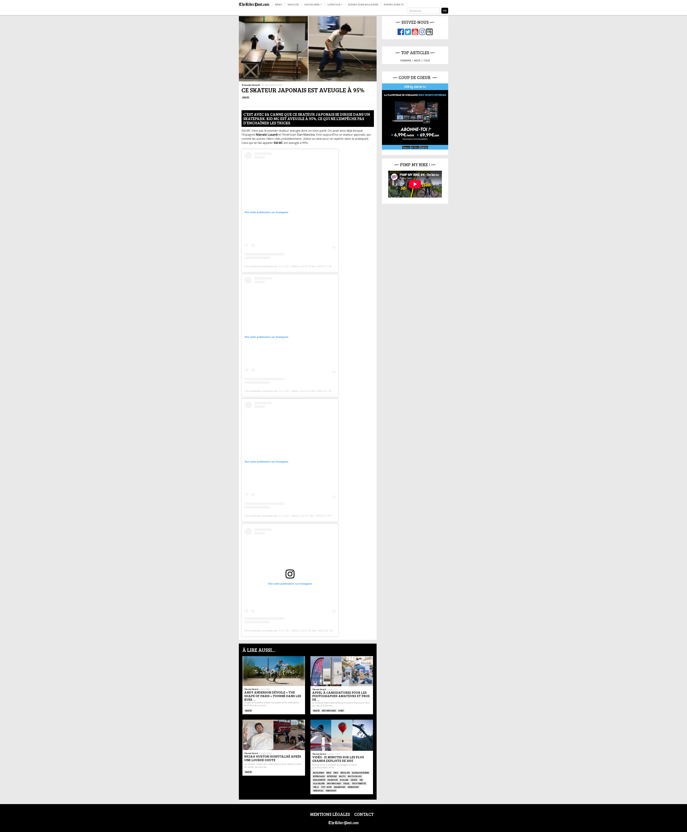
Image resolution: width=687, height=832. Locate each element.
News (278, 4)
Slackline (319, 783)
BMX (329, 772)
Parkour (333, 779)
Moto (342, 776)
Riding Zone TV (394, 4)
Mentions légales (330, 814)
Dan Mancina (306, 135)
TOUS (426, 60)
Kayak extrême (360, 772)
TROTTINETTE (359, 783)
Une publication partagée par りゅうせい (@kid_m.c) (274, 266)
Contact (364, 814)
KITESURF (332, 776)
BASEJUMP (318, 772)
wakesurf (339, 786)
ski (361, 779)
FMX (336, 772)
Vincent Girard (251, 85)
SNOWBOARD (329, 710)
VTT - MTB (326, 786)
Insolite (293, 4)
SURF (341, 710)
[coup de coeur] (415, 116)
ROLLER (344, 779)
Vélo (316, 786)
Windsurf (353, 786)
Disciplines (312, 4)
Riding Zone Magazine (363, 4)
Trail (346, 783)
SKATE (245, 97)
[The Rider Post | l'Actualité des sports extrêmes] (254, 4)
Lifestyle (334, 4)
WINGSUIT (331, 790)
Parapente (319, 779)
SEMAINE (405, 60)
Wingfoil (318, 790)
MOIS (417, 60)
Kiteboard (319, 776)
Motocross (355, 776)
